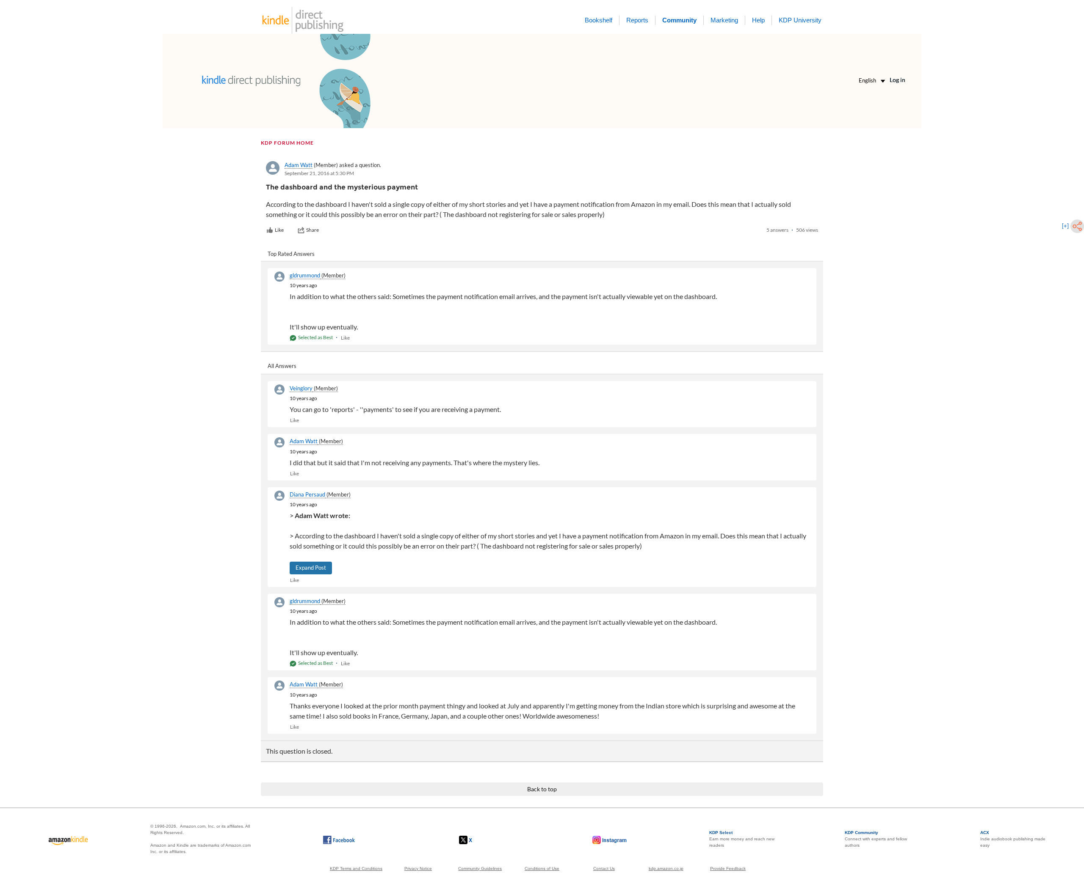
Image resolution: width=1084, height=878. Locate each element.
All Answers (282, 365)
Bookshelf (598, 20)
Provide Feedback (728, 868)
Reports (637, 20)
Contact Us (604, 868)
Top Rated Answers (291, 253)
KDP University (800, 20)
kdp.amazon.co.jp (666, 868)
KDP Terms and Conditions (356, 868)
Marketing (724, 20)
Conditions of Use (542, 868)
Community (679, 20)
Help (758, 20)
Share (312, 230)
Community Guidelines (480, 868)
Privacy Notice (418, 868)
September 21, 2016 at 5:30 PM (319, 173)
